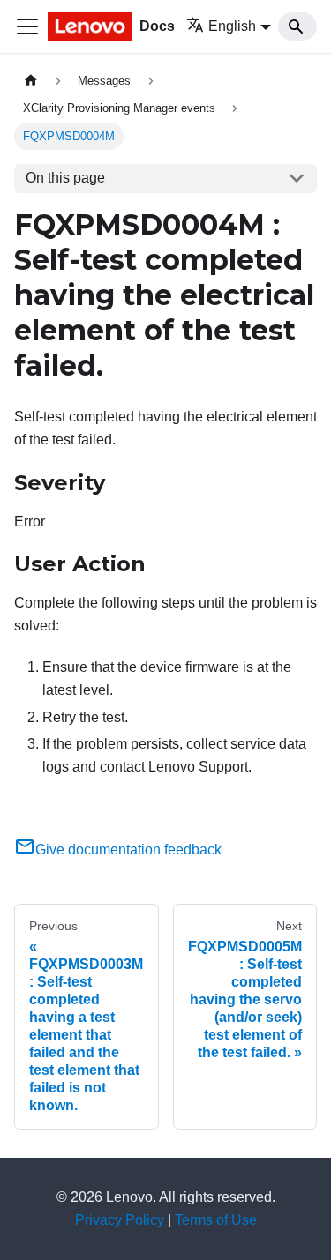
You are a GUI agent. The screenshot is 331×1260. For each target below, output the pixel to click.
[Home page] (31, 80)
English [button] (232, 26)
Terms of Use (216, 1219)
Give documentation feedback (128, 849)
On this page (65, 177)
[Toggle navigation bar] (27, 26)
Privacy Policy (119, 1219)
